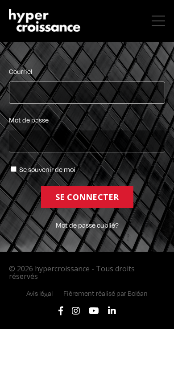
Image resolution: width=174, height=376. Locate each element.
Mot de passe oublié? (87, 225)
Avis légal (39, 293)
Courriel (20, 72)
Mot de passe (29, 120)
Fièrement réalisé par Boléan (105, 293)
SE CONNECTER (87, 197)
